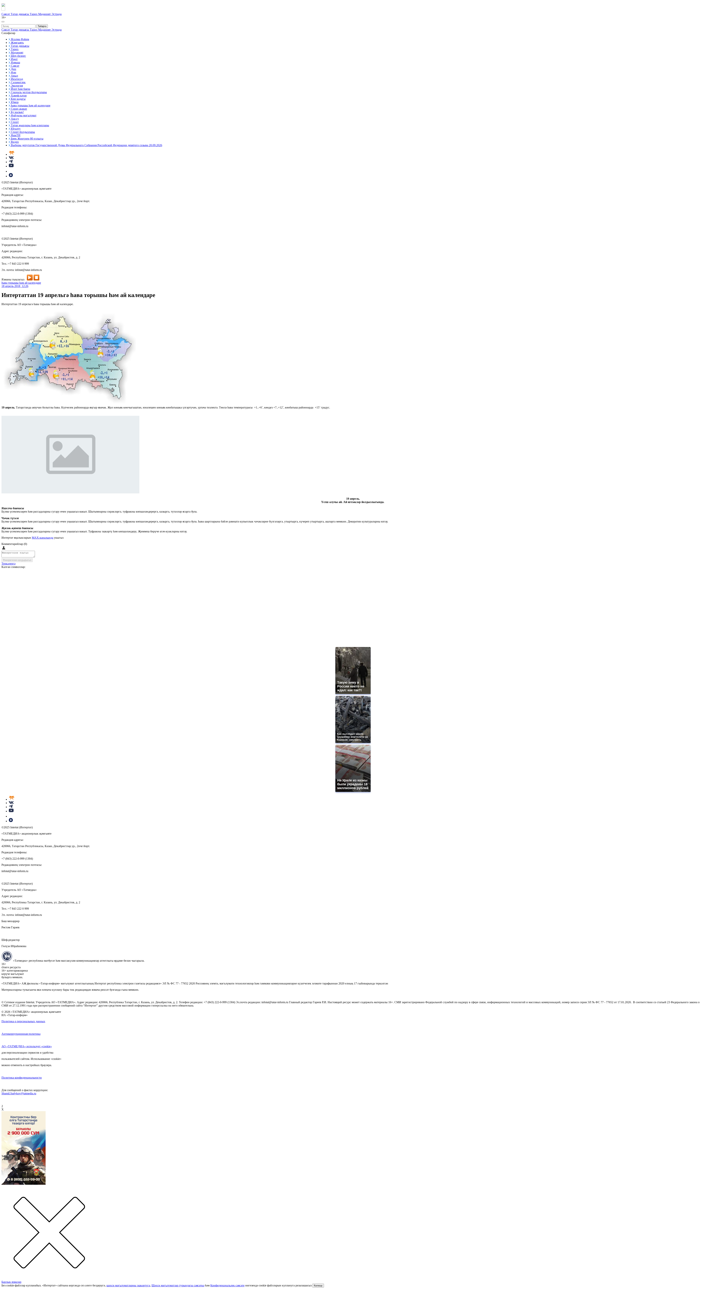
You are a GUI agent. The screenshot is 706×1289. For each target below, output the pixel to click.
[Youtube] (11, 166)
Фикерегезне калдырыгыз (17, 560)
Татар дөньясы (20, 14)
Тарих (34, 14)
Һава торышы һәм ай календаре (21, 282)
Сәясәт (6, 14)
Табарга (42, 26)
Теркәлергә (8, 563)
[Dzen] (11, 176)
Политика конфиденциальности (21, 1077)
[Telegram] (11, 161)
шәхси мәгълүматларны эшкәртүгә (128, 1285)
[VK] (11, 157)
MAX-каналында (42, 537)
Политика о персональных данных (23, 1021)
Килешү (318, 1285)
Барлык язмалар (11, 1281)
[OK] (11, 171)
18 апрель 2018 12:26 (14, 286)
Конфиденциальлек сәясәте (227, 1285)
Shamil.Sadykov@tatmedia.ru (18, 1093)
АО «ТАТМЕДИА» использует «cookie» (26, 1046)
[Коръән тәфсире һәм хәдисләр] (11, 154)
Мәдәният (44, 14)
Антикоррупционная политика (20, 1033)
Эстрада (56, 14)
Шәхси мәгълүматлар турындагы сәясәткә (177, 1285)
